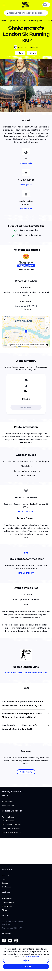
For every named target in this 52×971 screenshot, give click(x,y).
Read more (25, 442)
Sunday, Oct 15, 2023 (26, 306)
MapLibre (11, 345)
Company (7, 869)
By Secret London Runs (28, 47)
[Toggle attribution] (47, 344)
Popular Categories (12, 810)
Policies (6, 892)
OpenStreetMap (31, 345)
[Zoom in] (47, 319)
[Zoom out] (47, 323)
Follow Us (7, 933)
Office (5, 915)
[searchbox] (26, 13)
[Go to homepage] (26, 5)
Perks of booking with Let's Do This (26, 225)
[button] (26, 332)
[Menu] (10, 5)
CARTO (20, 345)
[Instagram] (17, 943)
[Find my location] (47, 328)
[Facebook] (5, 943)
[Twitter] (11, 943)
